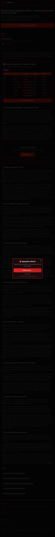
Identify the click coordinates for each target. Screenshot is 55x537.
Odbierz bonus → (27, 270)
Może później (27, 274)
